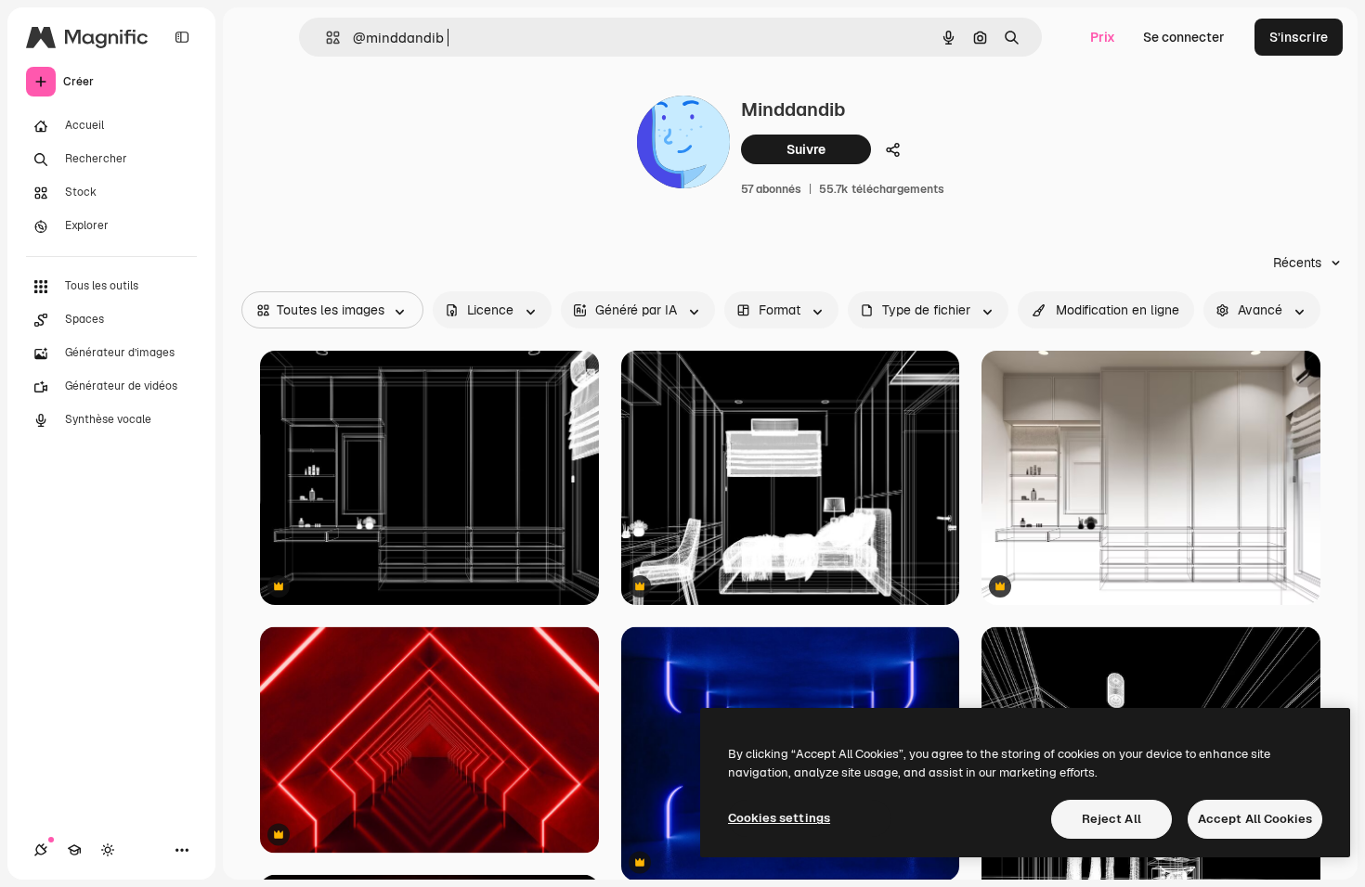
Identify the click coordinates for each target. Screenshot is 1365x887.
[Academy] (74, 850)
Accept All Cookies (1255, 819)
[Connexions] (41, 850)
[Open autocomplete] (325, 38)
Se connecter (1184, 37)
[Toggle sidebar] (182, 37)
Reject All (1111, 819)
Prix (1102, 37)
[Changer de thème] (108, 850)
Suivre (806, 149)
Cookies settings (779, 818)
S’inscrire (1298, 37)
